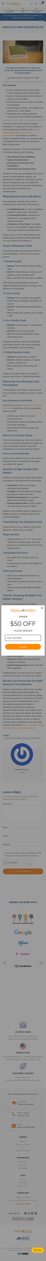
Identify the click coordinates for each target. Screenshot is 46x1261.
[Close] (42, 608)
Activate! (23, 646)
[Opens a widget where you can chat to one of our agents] (37, 1250)
